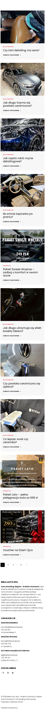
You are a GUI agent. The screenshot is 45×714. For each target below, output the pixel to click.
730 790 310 (5, 630)
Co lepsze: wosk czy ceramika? (15, 440)
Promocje (7, 265)
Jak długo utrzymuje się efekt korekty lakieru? (22, 329)
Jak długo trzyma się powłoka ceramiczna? (17, 104)
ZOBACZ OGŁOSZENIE (12, 55)
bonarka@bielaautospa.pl (11, 627)
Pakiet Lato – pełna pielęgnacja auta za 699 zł (20, 496)
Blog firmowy (8, 46)
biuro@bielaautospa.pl (10, 641)
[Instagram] (8, 673)
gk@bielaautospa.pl (9, 655)
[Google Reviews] (13, 673)
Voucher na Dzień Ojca (18, 550)
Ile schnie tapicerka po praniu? (18, 215)
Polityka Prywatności (9, 708)
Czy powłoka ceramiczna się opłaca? (21, 385)
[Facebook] (3, 673)
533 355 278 (6, 644)
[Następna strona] (26, 565)
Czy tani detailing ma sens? (21, 50)
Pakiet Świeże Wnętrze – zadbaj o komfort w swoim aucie (20, 272)
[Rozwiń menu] (41, 5)
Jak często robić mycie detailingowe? (18, 159)
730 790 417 (5, 657)
